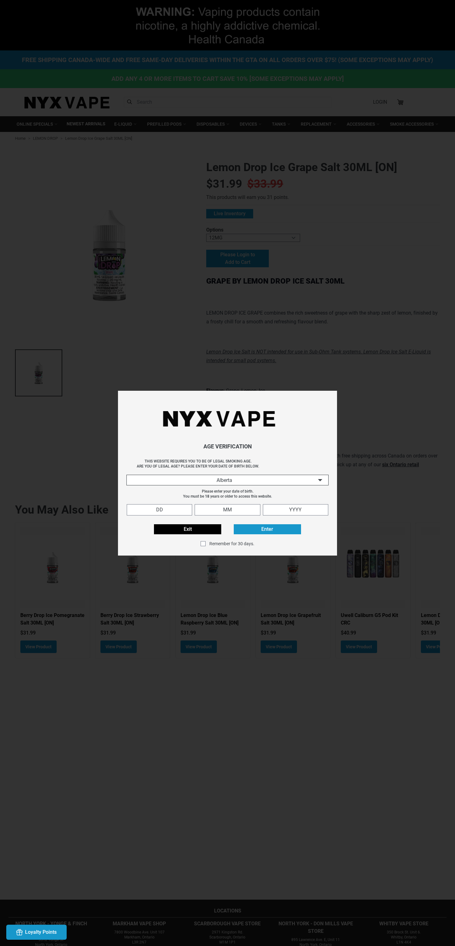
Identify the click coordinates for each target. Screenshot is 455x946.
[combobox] (227, 480)
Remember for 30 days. (231, 543)
